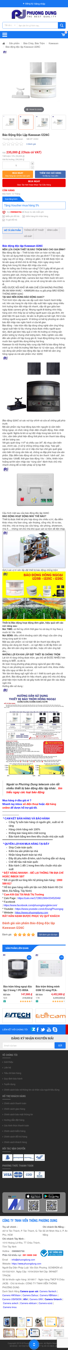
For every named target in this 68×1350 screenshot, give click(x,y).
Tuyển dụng (9, 1084)
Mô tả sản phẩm (12, 230)
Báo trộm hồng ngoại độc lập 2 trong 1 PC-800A (17, 988)
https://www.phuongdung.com (26, 1263)
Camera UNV (36, 1299)
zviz (51, 1303)
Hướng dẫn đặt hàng (14, 1120)
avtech (15, 1303)
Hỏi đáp (28, 236)
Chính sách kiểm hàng (14, 1131)
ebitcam (33, 1303)
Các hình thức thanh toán (16, 1125)
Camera (7, 1303)
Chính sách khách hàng (15, 1142)
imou (14, 1307)
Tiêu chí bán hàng (12, 1073)
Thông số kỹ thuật (34, 230)
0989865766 (16, 212)
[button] (17, 174)
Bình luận (52, 230)
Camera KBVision (48, 1295)
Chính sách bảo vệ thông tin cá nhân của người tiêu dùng (31, 1089)
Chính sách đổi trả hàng (15, 1136)
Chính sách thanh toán (15, 1103)
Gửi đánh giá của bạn (48, 934)
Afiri (25, 1299)
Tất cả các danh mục (11, 25)
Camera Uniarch (53, 1299)
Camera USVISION (11, 1299)
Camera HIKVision (11, 1295)
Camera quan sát (29, 1291)
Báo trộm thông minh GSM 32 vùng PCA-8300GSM (48, 988)
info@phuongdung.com (23, 1259)
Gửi (60, 1045)
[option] (34, 81)
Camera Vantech (48, 1291)
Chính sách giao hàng (14, 1109)
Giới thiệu (8, 1062)
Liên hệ (7, 1067)
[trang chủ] (3, 43)
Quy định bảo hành (13, 1078)
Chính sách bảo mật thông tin (18, 1114)
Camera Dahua (30, 1295)
